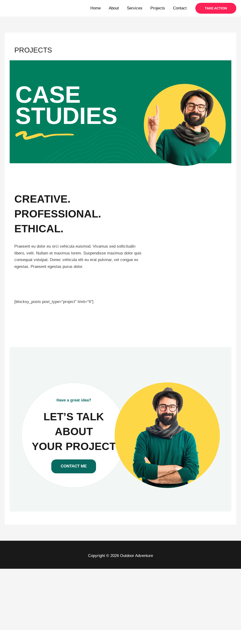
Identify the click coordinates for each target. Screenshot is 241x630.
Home (95, 8)
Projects (157, 8)
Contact (180, 8)
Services (134, 8)
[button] (215, 8)
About (114, 8)
